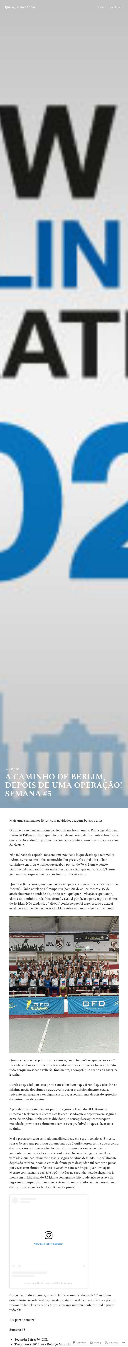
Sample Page (116, 7)
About (100, 7)
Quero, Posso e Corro (20, 7)
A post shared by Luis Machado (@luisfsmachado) (48, 1283)
